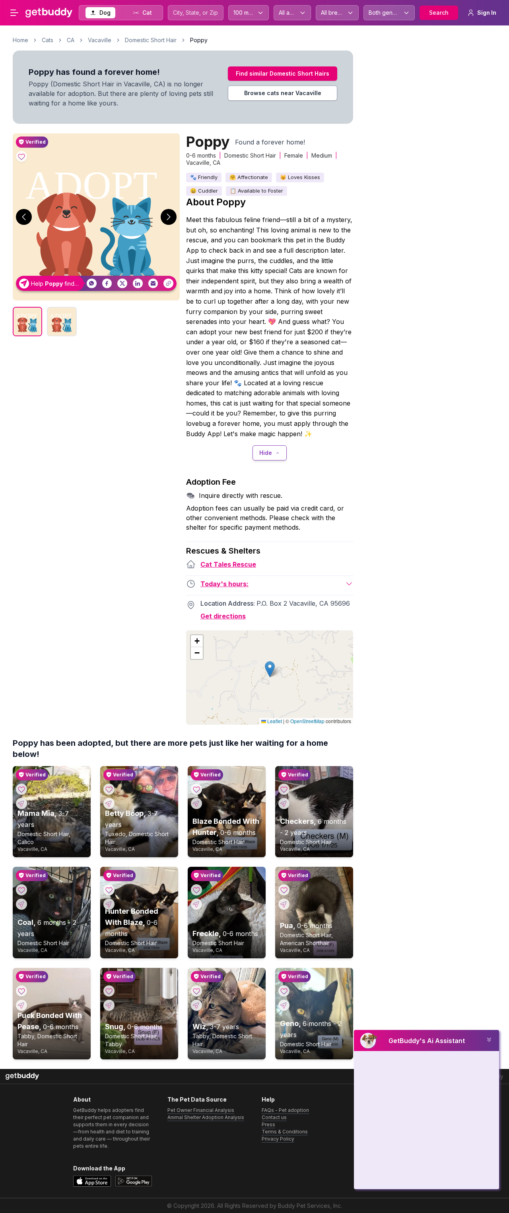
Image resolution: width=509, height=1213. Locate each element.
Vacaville (99, 40)
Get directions (223, 616)
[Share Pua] (283, 904)
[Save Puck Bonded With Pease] (21, 991)
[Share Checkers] (283, 803)
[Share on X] (122, 284)
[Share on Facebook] (107, 284)
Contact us (274, 1117)
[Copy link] (168, 284)
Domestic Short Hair (151, 40)
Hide (265, 452)
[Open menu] (14, 13)
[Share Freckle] (196, 904)
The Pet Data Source (197, 1099)
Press (268, 1124)
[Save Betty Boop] (109, 789)
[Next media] (169, 217)
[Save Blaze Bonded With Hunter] (196, 789)
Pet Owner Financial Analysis (200, 1110)
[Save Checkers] (283, 789)
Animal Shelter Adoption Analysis (205, 1117)
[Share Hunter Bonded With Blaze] (109, 904)
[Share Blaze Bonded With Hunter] (196, 803)
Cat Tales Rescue (228, 564)
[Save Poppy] (21, 156)
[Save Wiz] (196, 991)
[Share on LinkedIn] (138, 284)
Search (439, 12)
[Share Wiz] (196, 1005)
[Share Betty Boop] (109, 803)
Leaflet (274, 721)
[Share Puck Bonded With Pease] (21, 1005)
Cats (47, 40)
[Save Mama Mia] (21, 789)
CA (70, 40)
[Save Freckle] (196, 889)
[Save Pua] (283, 889)
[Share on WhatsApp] (92, 284)
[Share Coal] (21, 904)
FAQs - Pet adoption (285, 1110)
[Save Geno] (283, 991)
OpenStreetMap (307, 721)
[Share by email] (153, 284)
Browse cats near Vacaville (282, 93)
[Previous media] (24, 217)
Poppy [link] (199, 40)
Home (20, 40)
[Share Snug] (109, 1005)
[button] (270, 669)
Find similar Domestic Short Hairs (282, 73)
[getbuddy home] (22, 1076)
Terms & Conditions (285, 1132)
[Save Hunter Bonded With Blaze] (109, 889)
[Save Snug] (109, 991)
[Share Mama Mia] (21, 803)
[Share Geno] (283, 1005)
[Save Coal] (21, 889)
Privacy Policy (278, 1139)
